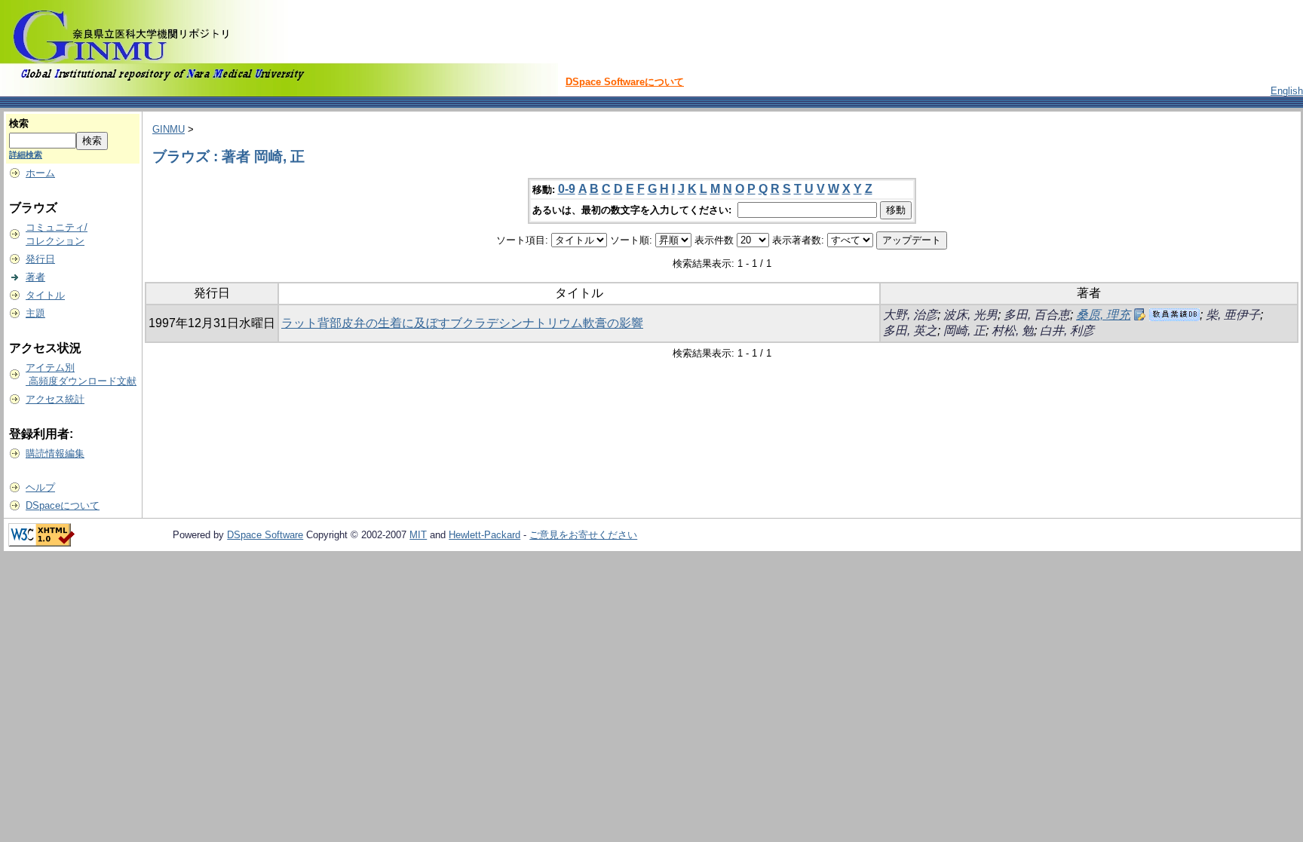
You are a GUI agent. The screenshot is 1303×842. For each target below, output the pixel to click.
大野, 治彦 (910, 314)
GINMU (168, 129)
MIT (418, 534)
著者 (35, 277)
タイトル (45, 295)
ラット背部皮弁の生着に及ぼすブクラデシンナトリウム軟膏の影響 (462, 323)
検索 (19, 123)
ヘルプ (40, 487)
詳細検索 (25, 154)
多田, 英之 (910, 330)
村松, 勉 (1013, 330)
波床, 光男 (970, 314)
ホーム (40, 173)
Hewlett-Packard (484, 534)
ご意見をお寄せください (583, 534)
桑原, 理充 (1103, 314)
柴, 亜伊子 (1233, 314)
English (1287, 90)
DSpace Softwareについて (625, 81)
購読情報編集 (55, 453)
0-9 (566, 188)
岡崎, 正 (964, 330)
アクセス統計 (55, 399)
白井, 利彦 (1067, 330)
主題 (35, 313)
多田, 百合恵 (1037, 314)
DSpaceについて (63, 505)
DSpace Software (265, 534)
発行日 (40, 259)
